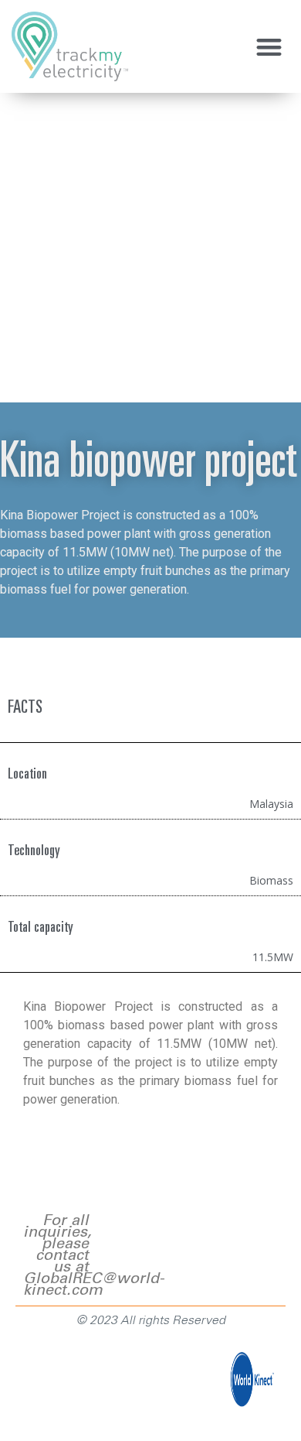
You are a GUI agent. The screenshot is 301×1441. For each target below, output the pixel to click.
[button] (269, 46)
